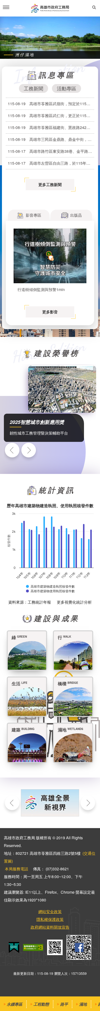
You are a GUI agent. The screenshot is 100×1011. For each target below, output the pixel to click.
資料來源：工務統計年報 (29, 602)
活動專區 (66, 88)
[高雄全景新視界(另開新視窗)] (50, 802)
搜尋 (94, 7)
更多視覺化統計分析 (74, 602)
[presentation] (12, 450)
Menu (6, 7)
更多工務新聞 (50, 184)
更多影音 (50, 312)
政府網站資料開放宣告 (50, 927)
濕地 (83, 1004)
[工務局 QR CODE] (55, 947)
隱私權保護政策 (50, 919)
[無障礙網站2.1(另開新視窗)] (33, 947)
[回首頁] (50, 8)
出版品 (76, 215)
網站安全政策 (50, 911)
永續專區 (14, 1004)
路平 (64, 1004)
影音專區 (33, 215)
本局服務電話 (16, 869)
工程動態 (41, 1004)
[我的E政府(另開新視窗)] (14, 947)
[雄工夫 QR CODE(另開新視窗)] (79, 947)
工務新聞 (33, 88)
